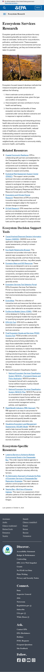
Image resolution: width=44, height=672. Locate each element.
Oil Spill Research (12, 208)
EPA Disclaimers (23, 633)
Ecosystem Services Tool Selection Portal (21, 285)
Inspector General (24, 594)
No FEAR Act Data (24, 570)
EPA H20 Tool (11, 322)
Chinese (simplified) (30, 522)
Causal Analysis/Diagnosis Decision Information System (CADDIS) (23, 238)
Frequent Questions (24, 645)
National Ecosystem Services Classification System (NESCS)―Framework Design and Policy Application (25, 376)
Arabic (4, 522)
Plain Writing (22, 574)
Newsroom (21, 602)
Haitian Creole (7, 529)
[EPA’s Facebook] (19, 660)
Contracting (21, 559)
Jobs (18, 598)
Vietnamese (27, 536)
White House (22, 617)
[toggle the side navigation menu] (4, 14)
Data (19, 590)
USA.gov (20, 613)
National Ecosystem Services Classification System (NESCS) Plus (25, 391)
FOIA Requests (23, 641)
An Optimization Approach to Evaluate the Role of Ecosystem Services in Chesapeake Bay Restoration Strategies (23, 478)
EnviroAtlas (10, 301)
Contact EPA (22, 629)
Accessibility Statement (26, 551)
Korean (25, 529)
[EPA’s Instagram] (34, 660)
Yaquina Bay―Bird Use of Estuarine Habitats (19, 491)
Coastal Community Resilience (17, 155)
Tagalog (5, 536)
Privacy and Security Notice (28, 578)
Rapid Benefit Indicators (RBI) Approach (20, 408)
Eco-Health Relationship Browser (18, 250)
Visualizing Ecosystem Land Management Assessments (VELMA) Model (21, 425)
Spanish (25, 519)
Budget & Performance (26, 555)
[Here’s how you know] (22, 2)
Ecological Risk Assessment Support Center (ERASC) (22, 175)
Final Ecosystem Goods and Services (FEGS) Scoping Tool (22, 334)
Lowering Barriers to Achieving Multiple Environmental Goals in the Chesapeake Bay (20, 457)
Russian (25, 533)
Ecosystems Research (16, 14)
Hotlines (20, 637)
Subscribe (21, 609)
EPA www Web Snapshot (27, 563)
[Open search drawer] (4, 8)
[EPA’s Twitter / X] (24, 660)
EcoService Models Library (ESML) (19, 311)
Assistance (6, 519)
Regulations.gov (23, 606)
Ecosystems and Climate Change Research (18, 196)
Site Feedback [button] (22, 648)
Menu (38, 7)
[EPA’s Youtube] (29, 660)
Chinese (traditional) (9, 526)
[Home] (21, 7)
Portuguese (6, 533)
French (25, 526)
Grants (19, 567)
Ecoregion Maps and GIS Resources (19, 263)
